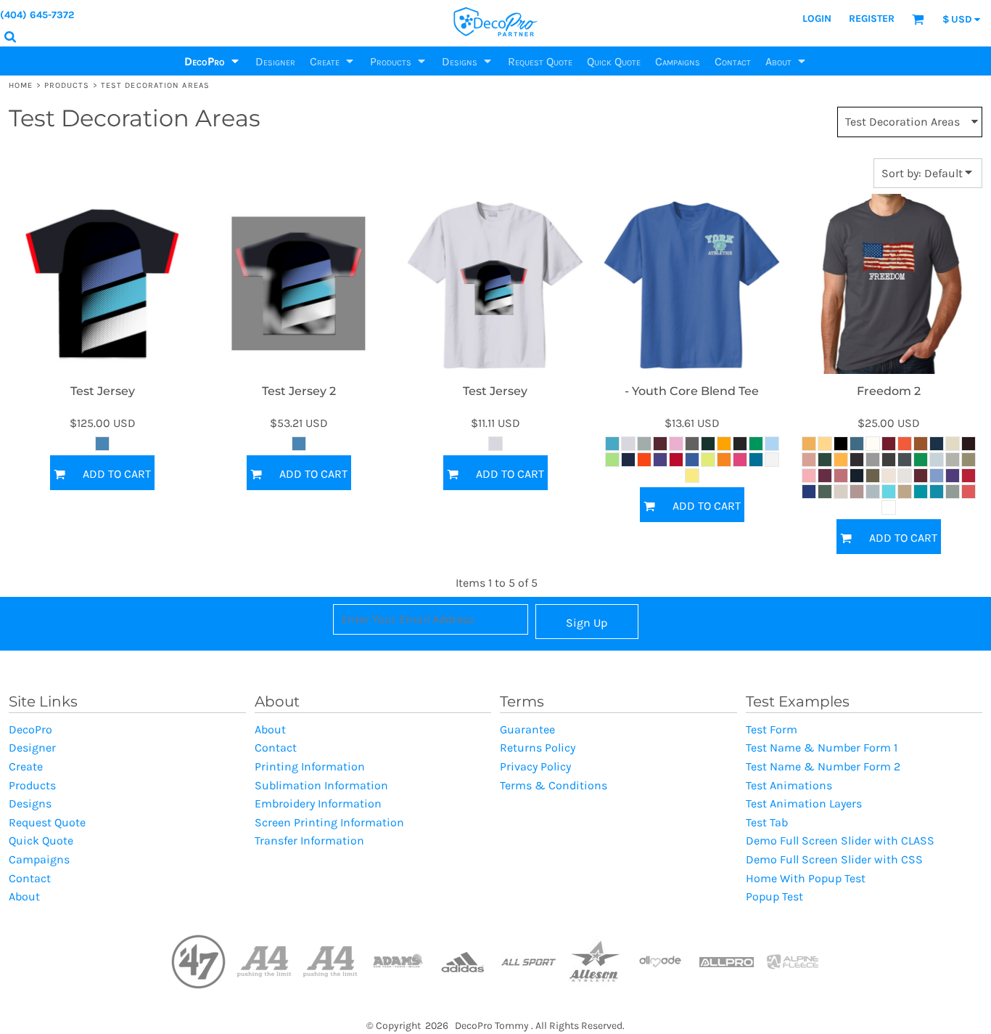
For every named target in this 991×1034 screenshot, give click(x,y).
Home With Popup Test (805, 878)
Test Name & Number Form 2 (823, 766)
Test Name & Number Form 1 (821, 747)
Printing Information (310, 766)
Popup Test (774, 896)
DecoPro (30, 729)
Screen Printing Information (329, 822)
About (24, 896)
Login (816, 18)
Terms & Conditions (553, 785)
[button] (212, 61)
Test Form (771, 729)
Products (67, 85)
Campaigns (39, 859)
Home (21, 85)
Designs (30, 803)
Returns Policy (537, 747)
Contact (30, 878)
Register (872, 18)
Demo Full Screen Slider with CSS (834, 859)
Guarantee (527, 729)
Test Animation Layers (804, 803)
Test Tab (767, 822)
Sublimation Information (321, 785)
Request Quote (47, 822)
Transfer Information (309, 840)
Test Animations (789, 785)
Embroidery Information (318, 803)
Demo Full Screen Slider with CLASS (840, 840)
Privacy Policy (535, 766)
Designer (32, 747)
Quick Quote (41, 840)
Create (26, 766)
